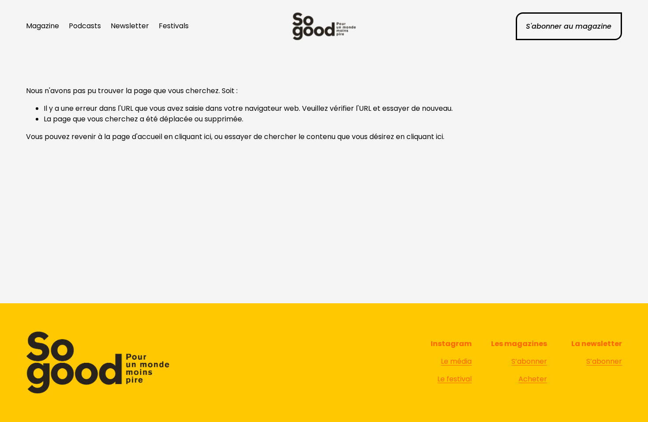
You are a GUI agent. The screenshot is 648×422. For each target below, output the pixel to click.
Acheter (532, 379)
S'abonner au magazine (568, 26)
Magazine (42, 26)
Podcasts (85, 26)
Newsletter (130, 26)
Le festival (454, 379)
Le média (456, 361)
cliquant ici (193, 137)
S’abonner (529, 361)
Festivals (174, 26)
